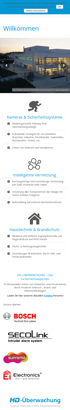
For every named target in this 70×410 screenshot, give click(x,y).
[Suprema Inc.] (15, 362)
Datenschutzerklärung (50, 405)
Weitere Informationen (36, 11)
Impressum (26, 405)
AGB (36, 405)
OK (59, 7)
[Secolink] (27, 344)
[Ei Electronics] (22, 379)
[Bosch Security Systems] (19, 321)
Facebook (14, 405)
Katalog (48, 295)
